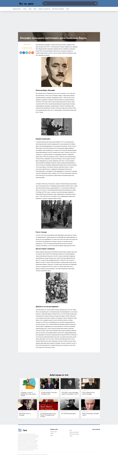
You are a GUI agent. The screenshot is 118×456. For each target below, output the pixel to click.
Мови (35, 9)
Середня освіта (17, 9)
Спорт (67, 9)
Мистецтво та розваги (58, 9)
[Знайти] (96, 3)
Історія (24, 9)
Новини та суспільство (44, 9)
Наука (29, 9)
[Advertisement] (59, 22)
